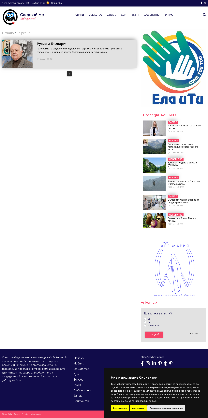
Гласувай (153, 334)
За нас (169, 15)
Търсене (23, 33)
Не (149, 322)
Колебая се (153, 325)
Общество (95, 15)
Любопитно (151, 15)
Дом (123, 15)
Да (149, 319)
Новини (79, 15)
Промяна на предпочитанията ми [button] (166, 408)
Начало (8, 33)
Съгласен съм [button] (120, 408)
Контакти (81, 401)
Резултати (194, 334)
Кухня (135, 15)
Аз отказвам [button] (138, 408)
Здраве (111, 15)
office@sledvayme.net (152, 357)
